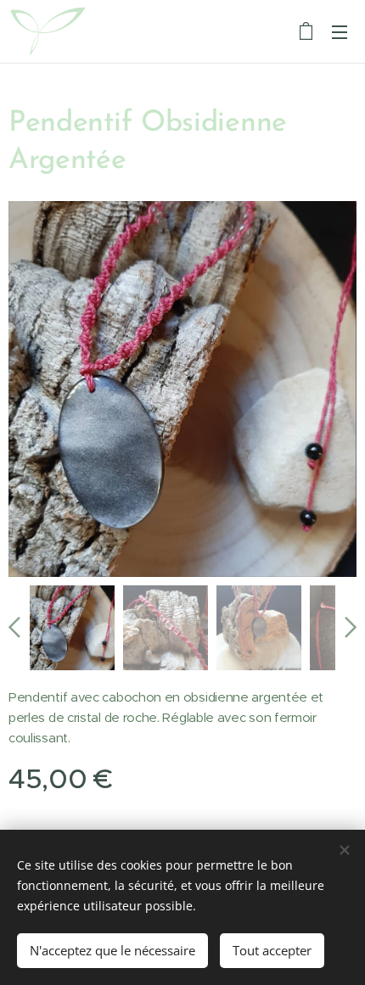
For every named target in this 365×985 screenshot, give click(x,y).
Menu (340, 31)
